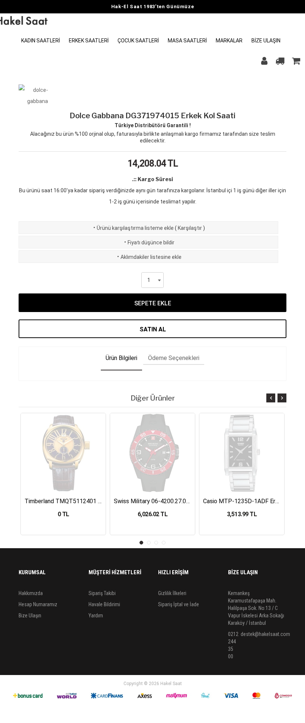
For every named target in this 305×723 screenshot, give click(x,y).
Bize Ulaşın (265, 41)
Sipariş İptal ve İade (178, 604)
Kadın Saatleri (40, 41)
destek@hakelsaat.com (265, 634)
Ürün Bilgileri (121, 358)
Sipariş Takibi (102, 593)
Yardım (96, 615)
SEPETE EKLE (152, 303)
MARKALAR (229, 41)
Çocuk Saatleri (138, 41)
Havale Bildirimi (104, 604)
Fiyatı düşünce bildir (148, 242)
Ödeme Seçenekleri (173, 358)
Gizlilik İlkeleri (172, 593)
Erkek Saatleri (89, 41)
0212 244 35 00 (233, 645)
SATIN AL (152, 329)
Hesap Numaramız (38, 604)
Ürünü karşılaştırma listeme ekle (133, 228)
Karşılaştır (190, 228)
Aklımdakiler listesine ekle (149, 257)
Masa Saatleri (187, 41)
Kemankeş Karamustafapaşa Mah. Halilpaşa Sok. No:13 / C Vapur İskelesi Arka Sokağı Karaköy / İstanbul (256, 608)
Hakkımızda (31, 593)
